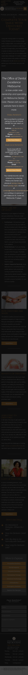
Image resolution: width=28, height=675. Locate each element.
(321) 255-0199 (16, 162)
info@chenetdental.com (16, 136)
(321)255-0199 (16, 183)
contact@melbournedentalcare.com (14, 166)
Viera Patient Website (14, 140)
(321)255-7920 (13, 186)
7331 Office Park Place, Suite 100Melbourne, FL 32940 (16, 130)
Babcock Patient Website (14, 170)
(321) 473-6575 (16, 134)
